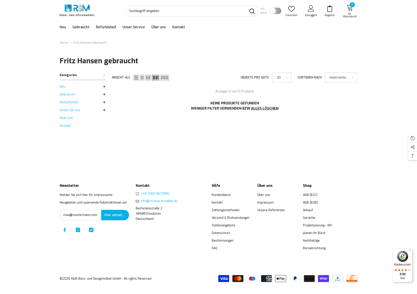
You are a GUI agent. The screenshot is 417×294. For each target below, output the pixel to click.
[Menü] (410, 251)
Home (64, 43)
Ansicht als (121, 77)
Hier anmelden (116, 215)
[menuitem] (82, 87)
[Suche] (191, 11)
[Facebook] (65, 230)
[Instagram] (78, 230)
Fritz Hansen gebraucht (90, 43)
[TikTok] (91, 230)
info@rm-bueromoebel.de (159, 201)
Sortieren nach (310, 77)
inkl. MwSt (263, 11)
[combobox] (186, 11)
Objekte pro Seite (255, 77)
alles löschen (264, 108)
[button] (82, 86)
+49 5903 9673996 (155, 194)
